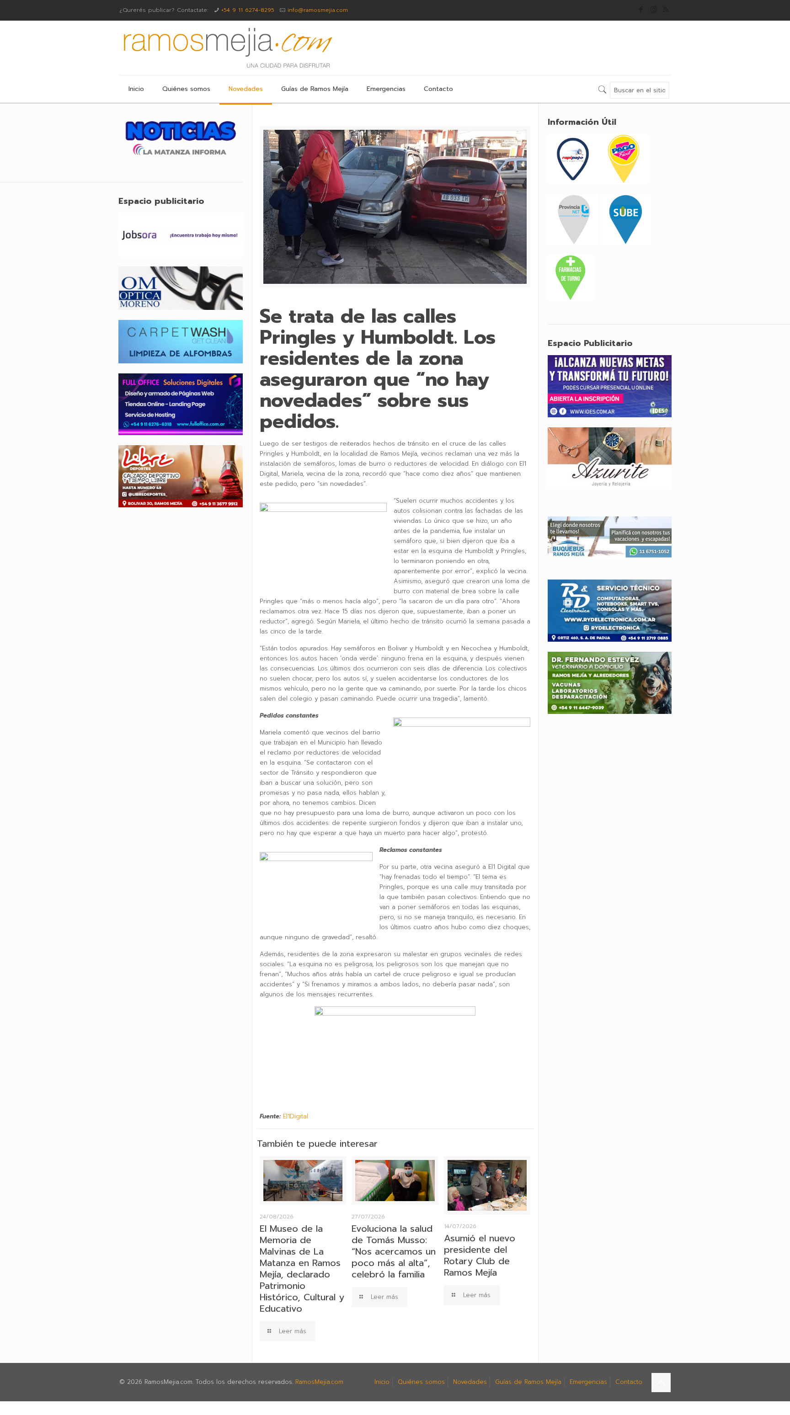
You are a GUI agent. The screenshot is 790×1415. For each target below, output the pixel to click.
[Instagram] (653, 10)
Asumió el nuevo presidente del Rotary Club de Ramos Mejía (479, 1255)
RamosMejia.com (319, 1382)
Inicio (382, 1382)
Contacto (628, 1382)
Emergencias (588, 1382)
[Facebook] (641, 10)
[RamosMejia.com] (226, 48)
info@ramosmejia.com (318, 10)
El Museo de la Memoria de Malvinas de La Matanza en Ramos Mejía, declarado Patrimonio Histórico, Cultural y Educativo (302, 1268)
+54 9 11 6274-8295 (247, 10)
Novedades (470, 1382)
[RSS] (666, 10)
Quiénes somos (421, 1382)
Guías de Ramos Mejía (528, 1382)
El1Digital (295, 1116)
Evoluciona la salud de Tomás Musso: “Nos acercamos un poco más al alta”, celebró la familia (394, 1251)
